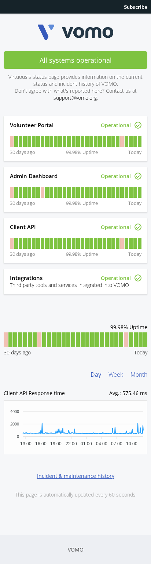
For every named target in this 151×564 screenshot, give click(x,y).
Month (138, 375)
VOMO (76, 549)
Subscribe (135, 7)
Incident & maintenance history (75, 475)
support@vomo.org (75, 97)
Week (115, 375)
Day (96, 375)
